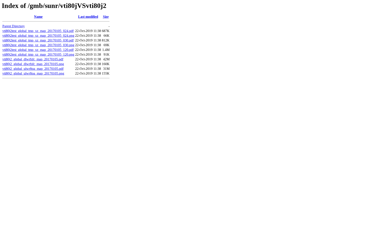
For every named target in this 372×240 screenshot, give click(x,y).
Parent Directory (13, 26)
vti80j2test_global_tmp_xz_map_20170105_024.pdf (38, 31)
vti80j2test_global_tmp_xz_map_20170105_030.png (38, 45)
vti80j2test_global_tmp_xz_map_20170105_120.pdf (38, 50)
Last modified (88, 16)
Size (106, 16)
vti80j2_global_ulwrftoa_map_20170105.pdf (33, 68)
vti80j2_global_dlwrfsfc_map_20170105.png (33, 64)
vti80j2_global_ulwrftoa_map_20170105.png (33, 73)
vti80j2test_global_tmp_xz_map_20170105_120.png (38, 54)
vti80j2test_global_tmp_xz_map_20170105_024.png (38, 35)
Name (38, 16)
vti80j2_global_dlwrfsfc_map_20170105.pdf (32, 59)
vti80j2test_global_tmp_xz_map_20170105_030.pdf (38, 40)
